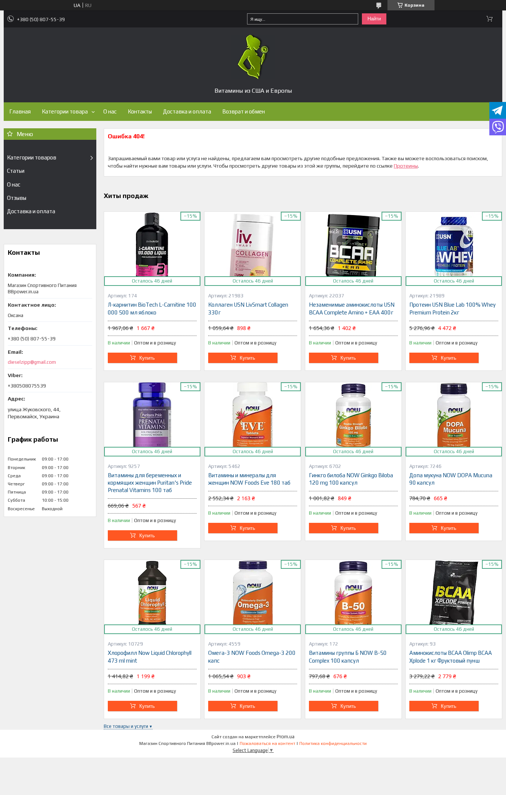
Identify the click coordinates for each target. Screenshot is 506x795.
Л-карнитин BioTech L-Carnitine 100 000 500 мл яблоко (152, 308)
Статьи (15, 171)
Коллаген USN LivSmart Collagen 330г (248, 308)
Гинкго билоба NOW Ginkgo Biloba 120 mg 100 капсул (351, 479)
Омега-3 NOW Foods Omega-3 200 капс (252, 656)
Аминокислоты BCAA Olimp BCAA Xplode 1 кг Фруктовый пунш (450, 656)
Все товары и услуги (126, 726)
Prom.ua (285, 736)
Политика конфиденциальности (333, 743)
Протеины (406, 166)
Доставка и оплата (187, 111)
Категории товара (65, 111)
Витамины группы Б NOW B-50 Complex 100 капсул (348, 656)
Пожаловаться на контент (267, 743)
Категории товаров (31, 157)
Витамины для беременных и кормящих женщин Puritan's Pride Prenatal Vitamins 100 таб (150, 483)
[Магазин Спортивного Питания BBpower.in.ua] (253, 57)
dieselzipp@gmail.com (32, 362)
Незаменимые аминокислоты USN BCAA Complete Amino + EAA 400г (352, 308)
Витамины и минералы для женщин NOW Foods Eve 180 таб (249, 479)
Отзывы (16, 198)
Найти (374, 19)
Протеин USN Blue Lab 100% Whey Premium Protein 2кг (452, 308)
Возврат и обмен (243, 111)
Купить (147, 358)
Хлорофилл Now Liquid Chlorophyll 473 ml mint (150, 656)
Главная (20, 111)
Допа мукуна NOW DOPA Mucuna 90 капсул (450, 479)
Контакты (140, 111)
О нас (110, 111)
